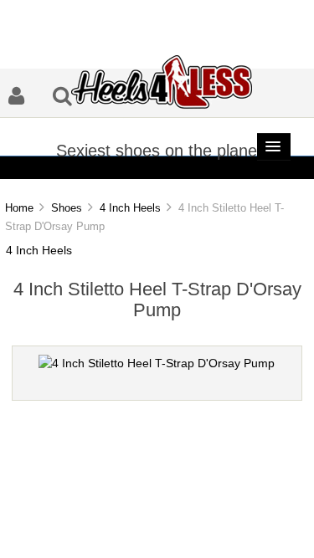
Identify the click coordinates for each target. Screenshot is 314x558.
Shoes (66, 208)
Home (19, 208)
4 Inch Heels (130, 208)
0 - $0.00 (204, 169)
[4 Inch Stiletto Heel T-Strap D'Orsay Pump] (157, 363)
